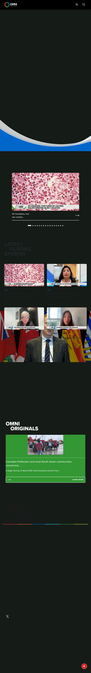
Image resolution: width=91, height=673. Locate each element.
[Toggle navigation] (83, 4)
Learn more (78, 479)
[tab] (29, 225)
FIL (6, 290)
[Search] (77, 4)
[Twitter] (7, 617)
